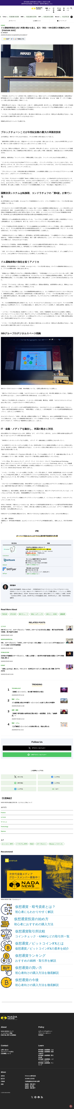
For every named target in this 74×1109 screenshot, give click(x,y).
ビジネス (3, 817)
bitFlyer (5, 573)
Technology (4, 826)
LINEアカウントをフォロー (38, 754)
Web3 (32, 844)
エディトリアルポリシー (45, 1031)
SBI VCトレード (23, 614)
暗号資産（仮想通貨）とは (46, 1049)
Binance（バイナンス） (56, 844)
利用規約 (40, 1035)
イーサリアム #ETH (21, 844)
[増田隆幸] (5, 587)
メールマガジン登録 (6, 1033)
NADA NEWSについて (7, 1031)
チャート (13, 20)
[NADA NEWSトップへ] (37, 8)
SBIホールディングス (37, 614)
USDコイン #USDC (51, 614)
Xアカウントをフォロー (38, 748)
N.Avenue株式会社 (30, 1076)
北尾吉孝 (62, 614)
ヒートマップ (62, 20)
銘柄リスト (38, 20)
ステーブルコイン (41, 844)
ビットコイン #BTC (7, 844)
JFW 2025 (13, 614)
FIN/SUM (4, 614)
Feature (3, 812)
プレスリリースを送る (7, 1051)
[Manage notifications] (70, 1106)
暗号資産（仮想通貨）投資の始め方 (46, 1052)
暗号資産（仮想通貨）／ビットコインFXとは (46, 1060)
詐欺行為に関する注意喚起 (8, 1035)
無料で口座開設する (32, 555)
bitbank (5, 565)
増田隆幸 (5, 32)
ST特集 (53, 10)
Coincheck (6, 555)
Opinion (3, 831)
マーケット (4, 822)
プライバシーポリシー (44, 1033)
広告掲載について (6, 1053)
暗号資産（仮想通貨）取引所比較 (46, 1056)
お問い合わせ (4, 1049)
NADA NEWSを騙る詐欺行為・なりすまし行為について (16, 802)
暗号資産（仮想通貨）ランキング (46, 1064)
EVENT (3, 25)
